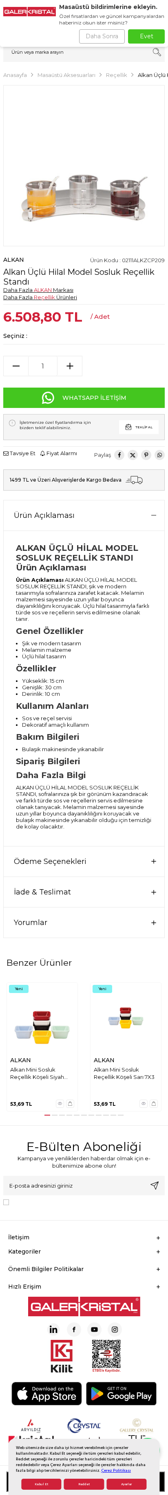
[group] (84, 165)
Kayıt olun (154, 1185)
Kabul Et (41, 1484)
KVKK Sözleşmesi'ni (41, 1202)
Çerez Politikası (116, 1470)
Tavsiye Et (22, 453)
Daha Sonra (102, 36)
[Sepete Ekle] (70, 1104)
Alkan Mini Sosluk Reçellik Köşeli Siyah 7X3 (37, 1073)
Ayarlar (126, 1484)
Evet (146, 36)
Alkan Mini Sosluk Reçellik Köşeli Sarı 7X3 (124, 1073)
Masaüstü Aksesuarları (66, 75)
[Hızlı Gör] (60, 1104)
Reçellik (116, 75)
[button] (47, 1115)
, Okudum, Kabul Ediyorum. (79, 1202)
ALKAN (13, 259)
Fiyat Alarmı (61, 453)
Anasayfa (15, 75)
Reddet (84, 1484)
